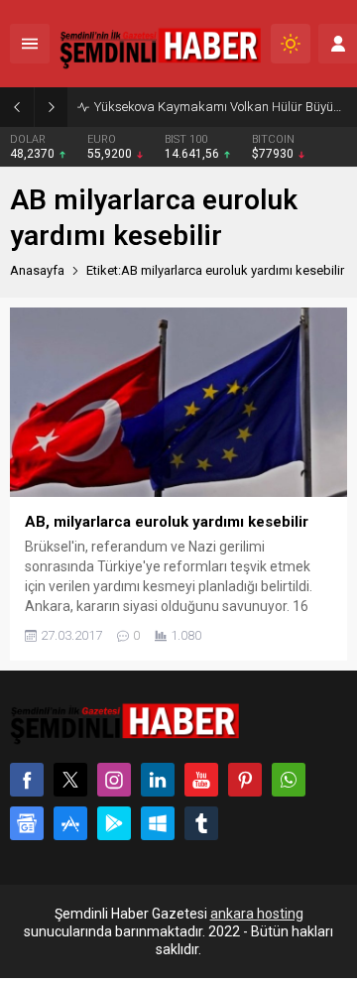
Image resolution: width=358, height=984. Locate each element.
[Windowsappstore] (158, 823)
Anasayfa (37, 270)
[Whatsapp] (288, 780)
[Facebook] (27, 780)
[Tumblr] (201, 823)
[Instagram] (114, 780)
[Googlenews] (27, 823)
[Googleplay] (114, 823)
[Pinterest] (245, 780)
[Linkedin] (158, 780)
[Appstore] (70, 823)
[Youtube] (201, 780)
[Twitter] (70, 780)
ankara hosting (256, 914)
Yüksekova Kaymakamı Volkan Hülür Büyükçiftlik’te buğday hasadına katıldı (220, 106)
